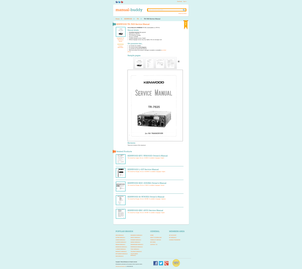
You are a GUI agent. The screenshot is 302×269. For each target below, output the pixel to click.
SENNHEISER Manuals (137, 244)
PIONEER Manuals (136, 239)
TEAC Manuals (135, 249)
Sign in (184, 1)
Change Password (174, 239)
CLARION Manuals (121, 242)
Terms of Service (155, 239)
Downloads (179, 1)
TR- (138, 19)
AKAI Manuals (120, 235)
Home (118, 19)
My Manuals (172, 237)
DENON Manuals (120, 244)
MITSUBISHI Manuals (121, 253)
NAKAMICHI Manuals (136, 235)
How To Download (156, 237)
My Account (172, 235)
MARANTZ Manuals (121, 251)
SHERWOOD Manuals (137, 246)
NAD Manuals (119, 256)
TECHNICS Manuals (136, 251)
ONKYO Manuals (135, 237)
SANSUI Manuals (135, 242)
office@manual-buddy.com (121, 266)
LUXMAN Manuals (121, 249)
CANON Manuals (120, 239)
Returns (152, 242)
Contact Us (153, 244)
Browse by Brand (182, 13)
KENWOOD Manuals (121, 246)
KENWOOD (128, 19)
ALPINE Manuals (120, 237)
